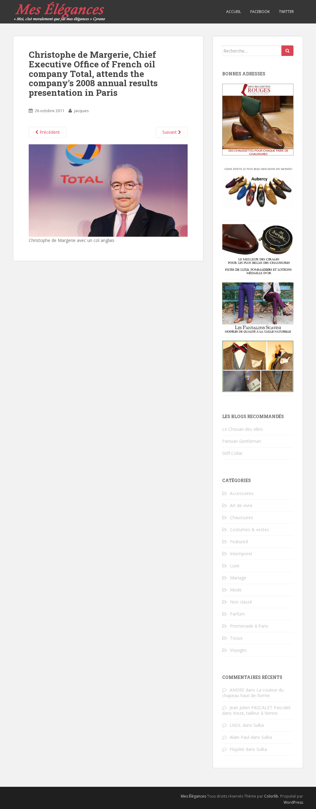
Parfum (237, 614)
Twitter (286, 11)
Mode (236, 590)
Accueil (233, 11)
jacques (81, 110)
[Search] (287, 50)
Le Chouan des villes (242, 429)
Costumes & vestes (249, 529)
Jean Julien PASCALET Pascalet (260, 707)
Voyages (238, 650)
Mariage (238, 578)
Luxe (234, 566)
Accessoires (242, 493)
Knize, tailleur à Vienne (255, 713)
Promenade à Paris (249, 626)
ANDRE (237, 690)
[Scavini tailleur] (257, 366)
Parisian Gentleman (241, 441)
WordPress (293, 802)
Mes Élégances (193, 796)
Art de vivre (241, 505)
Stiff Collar (232, 453)
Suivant (170, 132)
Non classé (241, 602)
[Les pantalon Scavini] (257, 308)
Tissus (236, 638)
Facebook (260, 11)
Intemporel (241, 554)
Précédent (49, 132)
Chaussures (241, 517)
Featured (239, 541)
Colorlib (271, 796)
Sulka (258, 725)
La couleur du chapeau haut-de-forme (253, 692)
